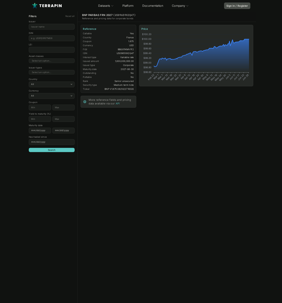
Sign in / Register (237, 5)
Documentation (152, 5)
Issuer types (35, 67)
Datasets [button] (104, 5)
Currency (34, 90)
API (118, 103)
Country (33, 79)
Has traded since (38, 137)
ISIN (31, 33)
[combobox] (52, 60)
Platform (128, 5)
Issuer (32, 21)
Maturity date (36, 125)
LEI (30, 44)
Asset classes (36, 56)
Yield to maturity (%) (40, 113)
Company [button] (178, 5)
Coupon (33, 102)
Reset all (70, 16)
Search (52, 150)
